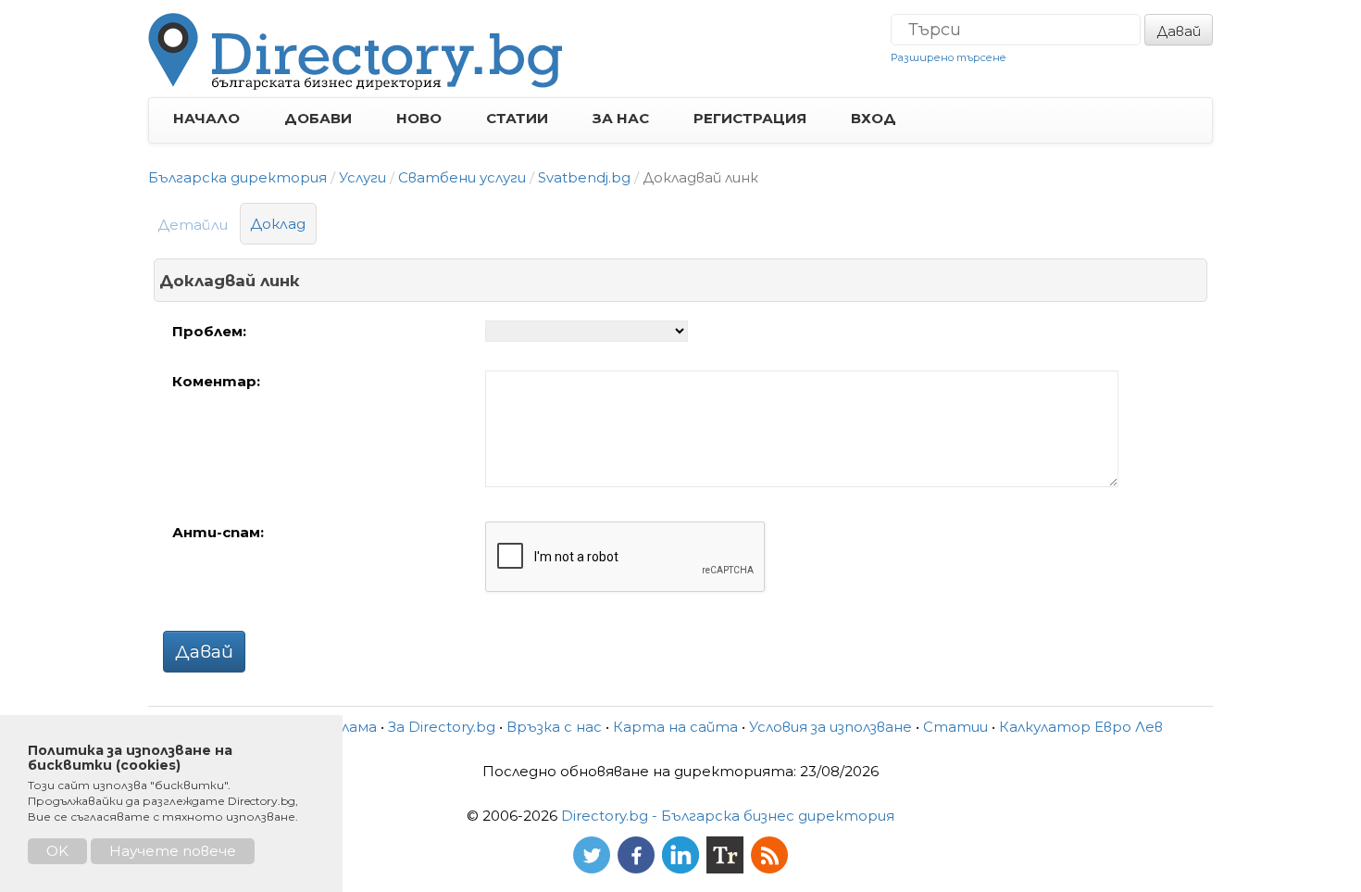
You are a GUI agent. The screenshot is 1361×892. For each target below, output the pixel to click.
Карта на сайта (675, 726)
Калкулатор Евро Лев (1081, 726)
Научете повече (172, 851)
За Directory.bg (441, 726)
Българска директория (237, 177)
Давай (1178, 31)
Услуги (362, 177)
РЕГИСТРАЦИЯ (749, 118)
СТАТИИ (517, 118)
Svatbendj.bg (584, 177)
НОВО (419, 118)
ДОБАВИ (318, 118)
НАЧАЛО (206, 118)
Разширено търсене (948, 57)
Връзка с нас (554, 726)
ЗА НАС (621, 118)
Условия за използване (830, 726)
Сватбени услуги (462, 177)
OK (57, 851)
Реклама (345, 726)
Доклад (278, 223)
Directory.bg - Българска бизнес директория (727, 815)
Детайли (193, 224)
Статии (955, 726)
